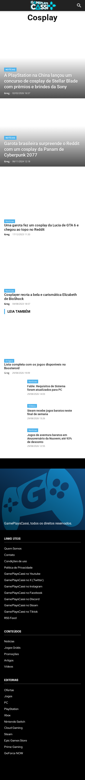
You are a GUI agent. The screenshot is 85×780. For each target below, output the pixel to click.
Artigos (9, 360)
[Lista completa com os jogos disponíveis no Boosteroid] (38, 337)
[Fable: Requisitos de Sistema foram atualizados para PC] (14, 390)
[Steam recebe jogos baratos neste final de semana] (14, 414)
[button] (79, 5)
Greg (6, 234)
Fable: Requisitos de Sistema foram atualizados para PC (46, 388)
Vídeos (32, 405)
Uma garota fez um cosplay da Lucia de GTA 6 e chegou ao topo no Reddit (41, 227)
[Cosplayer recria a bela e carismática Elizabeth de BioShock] (42, 264)
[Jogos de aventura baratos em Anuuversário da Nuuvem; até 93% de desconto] (14, 438)
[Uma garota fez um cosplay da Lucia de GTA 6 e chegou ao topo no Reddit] (42, 195)
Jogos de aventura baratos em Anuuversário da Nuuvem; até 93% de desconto (49, 438)
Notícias (10, 69)
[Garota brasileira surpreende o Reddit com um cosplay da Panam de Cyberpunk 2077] (42, 133)
